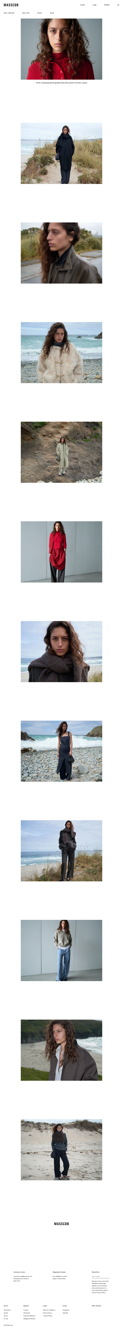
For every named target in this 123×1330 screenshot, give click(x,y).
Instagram (66, 1310)
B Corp (6, 1318)
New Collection (9, 13)
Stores (6, 1316)
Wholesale (26, 1313)
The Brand (7, 1310)
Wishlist (107, 5)
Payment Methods (29, 1316)
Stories (39, 13)
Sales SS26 (26, 13)
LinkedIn (65, 1313)
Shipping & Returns (29, 1318)
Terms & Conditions (49, 1310)
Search (82, 5)
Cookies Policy (47, 1316)
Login (94, 5)
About (52, 13)
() (118, 5)
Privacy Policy (47, 1313)
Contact (25, 1310)
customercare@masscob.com (22, 1276)
